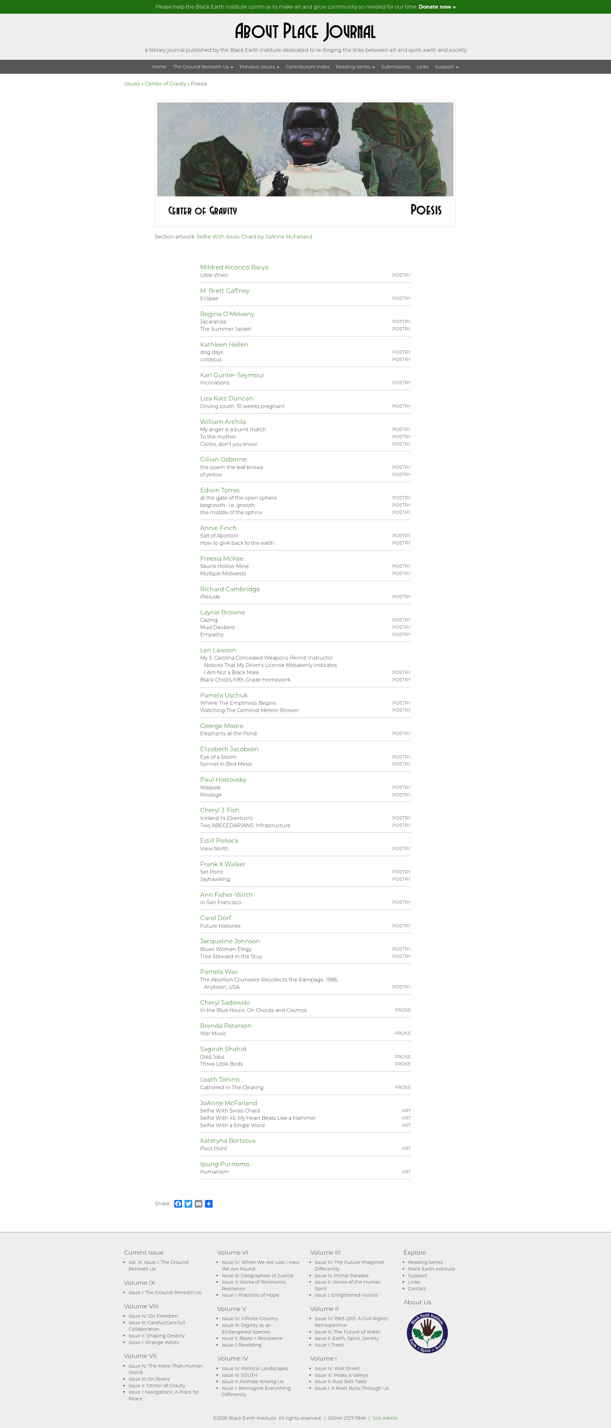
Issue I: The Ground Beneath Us (165, 1292)
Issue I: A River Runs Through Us (352, 1388)
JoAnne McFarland (228, 1103)
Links (423, 67)
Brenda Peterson (225, 1025)
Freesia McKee (221, 558)
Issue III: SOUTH (239, 1375)
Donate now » (437, 6)
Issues (132, 83)
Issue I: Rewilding (242, 1345)
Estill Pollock (219, 840)
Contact (417, 1289)
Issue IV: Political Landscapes (255, 1368)
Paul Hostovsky (223, 779)
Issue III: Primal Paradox (342, 1275)
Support (445, 67)
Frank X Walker (223, 864)
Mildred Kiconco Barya (234, 267)
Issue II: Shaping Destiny (157, 1336)
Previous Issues (258, 67)
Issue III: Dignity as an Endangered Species (246, 1328)
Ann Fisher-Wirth (226, 894)
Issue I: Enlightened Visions (346, 1295)
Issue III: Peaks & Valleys (341, 1375)
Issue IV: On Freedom (153, 1316)
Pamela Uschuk (224, 695)
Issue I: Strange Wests (154, 1342)
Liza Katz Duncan (226, 398)
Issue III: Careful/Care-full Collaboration (157, 1326)
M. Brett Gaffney (224, 291)
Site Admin (385, 1418)
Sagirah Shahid (223, 1049)
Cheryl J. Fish (219, 810)
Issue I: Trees (329, 1345)
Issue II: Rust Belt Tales (341, 1381)
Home (159, 67)
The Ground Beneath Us (201, 67)
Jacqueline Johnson (230, 941)
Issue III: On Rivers (149, 1379)
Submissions (396, 67)
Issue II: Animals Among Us (253, 1381)
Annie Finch (218, 528)
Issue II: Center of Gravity (157, 1386)
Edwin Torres (220, 490)
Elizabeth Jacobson (229, 749)
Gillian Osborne (223, 459)
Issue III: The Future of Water (348, 1332)
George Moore (221, 726)
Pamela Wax (219, 971)
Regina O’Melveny (227, 314)
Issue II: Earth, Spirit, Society (347, 1338)
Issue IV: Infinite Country (250, 1318)
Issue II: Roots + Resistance (252, 1338)
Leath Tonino (220, 1079)
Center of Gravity (165, 83)
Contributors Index (307, 67)
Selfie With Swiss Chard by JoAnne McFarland (255, 236)
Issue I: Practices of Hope (250, 1295)
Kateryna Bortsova (228, 1140)
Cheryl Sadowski (225, 1002)
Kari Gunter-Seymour (232, 375)
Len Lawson (218, 650)
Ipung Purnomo (224, 1164)
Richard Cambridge (230, 589)
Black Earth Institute (431, 1269)
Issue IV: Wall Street (337, 1368)
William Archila (223, 422)
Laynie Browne (222, 612)
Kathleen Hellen (224, 344)
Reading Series (354, 67)
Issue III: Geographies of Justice (258, 1275)
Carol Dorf (215, 918)
